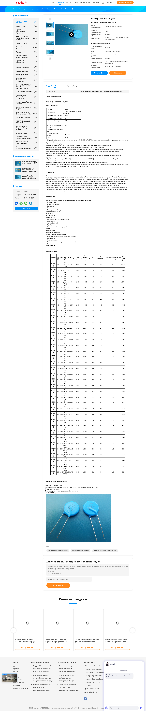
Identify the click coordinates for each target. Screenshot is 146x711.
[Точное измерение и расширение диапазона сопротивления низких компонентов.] (87, 623)
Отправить (58, 585)
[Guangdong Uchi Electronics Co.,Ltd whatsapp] (21, 203)
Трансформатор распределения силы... (26, 137)
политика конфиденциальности (20, 687)
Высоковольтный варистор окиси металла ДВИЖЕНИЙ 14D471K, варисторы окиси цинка (29, 169)
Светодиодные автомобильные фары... (26, 147)
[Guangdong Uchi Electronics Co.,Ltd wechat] (25, 203)
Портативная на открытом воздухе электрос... (26, 127)
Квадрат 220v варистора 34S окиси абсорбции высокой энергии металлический (42, 668)
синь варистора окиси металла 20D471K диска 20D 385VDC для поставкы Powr (30, 176)
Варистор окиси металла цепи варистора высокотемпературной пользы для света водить (42, 688)
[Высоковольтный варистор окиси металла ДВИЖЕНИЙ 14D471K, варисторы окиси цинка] (18, 170)
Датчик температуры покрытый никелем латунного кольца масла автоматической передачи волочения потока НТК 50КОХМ (68, 669)
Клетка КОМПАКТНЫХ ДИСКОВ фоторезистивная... (26, 86)
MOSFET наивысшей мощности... (26, 122)
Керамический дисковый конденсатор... (26, 97)
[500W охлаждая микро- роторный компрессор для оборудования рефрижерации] (27, 623)
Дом (14, 666)
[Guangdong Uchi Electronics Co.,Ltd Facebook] (85, 698)
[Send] (141, 708)
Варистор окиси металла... (26, 21)
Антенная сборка (26, 133)
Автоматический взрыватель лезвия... (26, 66)
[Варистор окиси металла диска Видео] (71, 34)
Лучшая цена (99, 73)
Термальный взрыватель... (26, 61)
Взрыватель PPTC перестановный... (26, 56)
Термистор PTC (26, 52)
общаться (26, 208)
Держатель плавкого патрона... (26, 108)
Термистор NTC (26, 43)
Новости (16, 677)
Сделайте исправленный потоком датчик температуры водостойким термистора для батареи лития (68, 688)
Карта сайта (17, 680)
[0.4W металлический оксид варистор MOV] (18, 163)
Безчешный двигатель (26, 117)
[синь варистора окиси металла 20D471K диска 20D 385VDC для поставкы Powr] (18, 176)
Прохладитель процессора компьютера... (26, 79)
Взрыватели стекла (26, 71)
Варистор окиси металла (40, 662)
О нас (15, 674)
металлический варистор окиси (58, 550)
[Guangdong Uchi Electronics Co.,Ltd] (21, 3)
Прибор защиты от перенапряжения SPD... (26, 113)
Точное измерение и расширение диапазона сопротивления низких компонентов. (87, 642)
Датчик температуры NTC (26, 47)
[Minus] (141, 664)
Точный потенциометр (26, 92)
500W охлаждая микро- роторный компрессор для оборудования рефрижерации (26, 642)
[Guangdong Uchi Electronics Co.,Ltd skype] (30, 203)
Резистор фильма (26, 74)
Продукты (16, 668)
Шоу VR (15, 671)
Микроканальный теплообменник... (26, 142)
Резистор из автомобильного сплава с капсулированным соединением (116, 642)
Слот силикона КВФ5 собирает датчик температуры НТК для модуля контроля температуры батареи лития (69, 678)
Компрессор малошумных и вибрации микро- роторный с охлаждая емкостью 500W (56, 642)
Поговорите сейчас (125, 2)
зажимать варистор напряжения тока (105, 550)
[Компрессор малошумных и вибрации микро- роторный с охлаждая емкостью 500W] (57, 623)
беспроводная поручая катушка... (26, 102)
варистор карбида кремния (80, 550)
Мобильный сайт (19, 682)
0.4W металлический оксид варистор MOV (29, 162)
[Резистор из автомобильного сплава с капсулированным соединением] (117, 623)
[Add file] (106, 708)
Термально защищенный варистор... (26, 31)
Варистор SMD (26, 26)
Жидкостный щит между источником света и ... (26, 38)
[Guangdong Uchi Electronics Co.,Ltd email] (16, 203)
